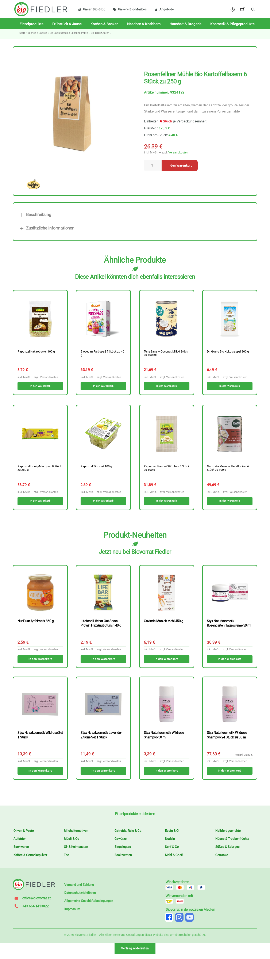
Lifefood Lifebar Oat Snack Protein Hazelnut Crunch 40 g (101, 623)
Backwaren (21, 847)
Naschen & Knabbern (144, 24)
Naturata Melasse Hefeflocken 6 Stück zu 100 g (228, 468)
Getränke (221, 855)
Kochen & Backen (104, 24)
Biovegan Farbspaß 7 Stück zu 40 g (102, 353)
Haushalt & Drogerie (185, 24)
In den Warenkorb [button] (40, 386)
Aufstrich (20, 839)
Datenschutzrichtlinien (80, 893)
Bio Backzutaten (100, 32)
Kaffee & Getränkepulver (30, 855)
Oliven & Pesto (24, 831)
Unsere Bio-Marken (132, 9)
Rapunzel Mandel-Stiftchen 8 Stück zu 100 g (166, 468)
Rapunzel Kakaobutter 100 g (36, 351)
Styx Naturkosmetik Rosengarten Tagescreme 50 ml (229, 623)
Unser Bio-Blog (94, 9)
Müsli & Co (71, 839)
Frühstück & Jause (67, 24)
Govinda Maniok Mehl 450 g (163, 621)
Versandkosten (178, 152)
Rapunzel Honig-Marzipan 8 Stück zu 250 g (40, 468)
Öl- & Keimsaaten (76, 847)
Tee (66, 855)
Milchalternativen (76, 831)
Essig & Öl (172, 831)
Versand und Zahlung (79, 885)
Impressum (72, 909)
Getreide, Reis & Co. (128, 831)
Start (22, 32)
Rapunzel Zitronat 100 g (96, 466)
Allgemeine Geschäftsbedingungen (88, 901)
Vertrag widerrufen (135, 948)
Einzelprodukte (31, 24)
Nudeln (170, 839)
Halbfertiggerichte (228, 831)
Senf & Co (172, 847)
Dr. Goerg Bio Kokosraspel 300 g (228, 351)
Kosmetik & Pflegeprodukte (232, 24)
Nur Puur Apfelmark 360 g (36, 621)
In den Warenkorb (180, 165)
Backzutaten (123, 855)
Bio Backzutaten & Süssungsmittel (69, 32)
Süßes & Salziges (227, 847)
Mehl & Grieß (174, 855)
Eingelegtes (123, 847)
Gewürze (121, 839)
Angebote (166, 9)
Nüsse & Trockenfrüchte (232, 839)
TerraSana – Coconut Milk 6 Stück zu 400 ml (166, 353)
